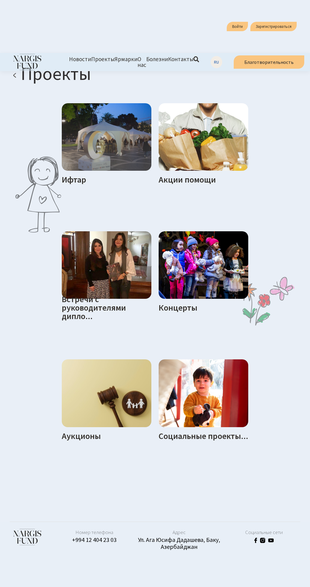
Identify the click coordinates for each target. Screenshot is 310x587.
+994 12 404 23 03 (94, 539)
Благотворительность (269, 62)
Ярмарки (125, 59)
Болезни (157, 59)
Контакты (180, 59)
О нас (141, 62)
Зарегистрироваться (274, 26)
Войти (237, 26)
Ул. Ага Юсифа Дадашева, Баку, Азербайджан (179, 543)
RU (216, 62)
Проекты (102, 59)
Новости (80, 59)
